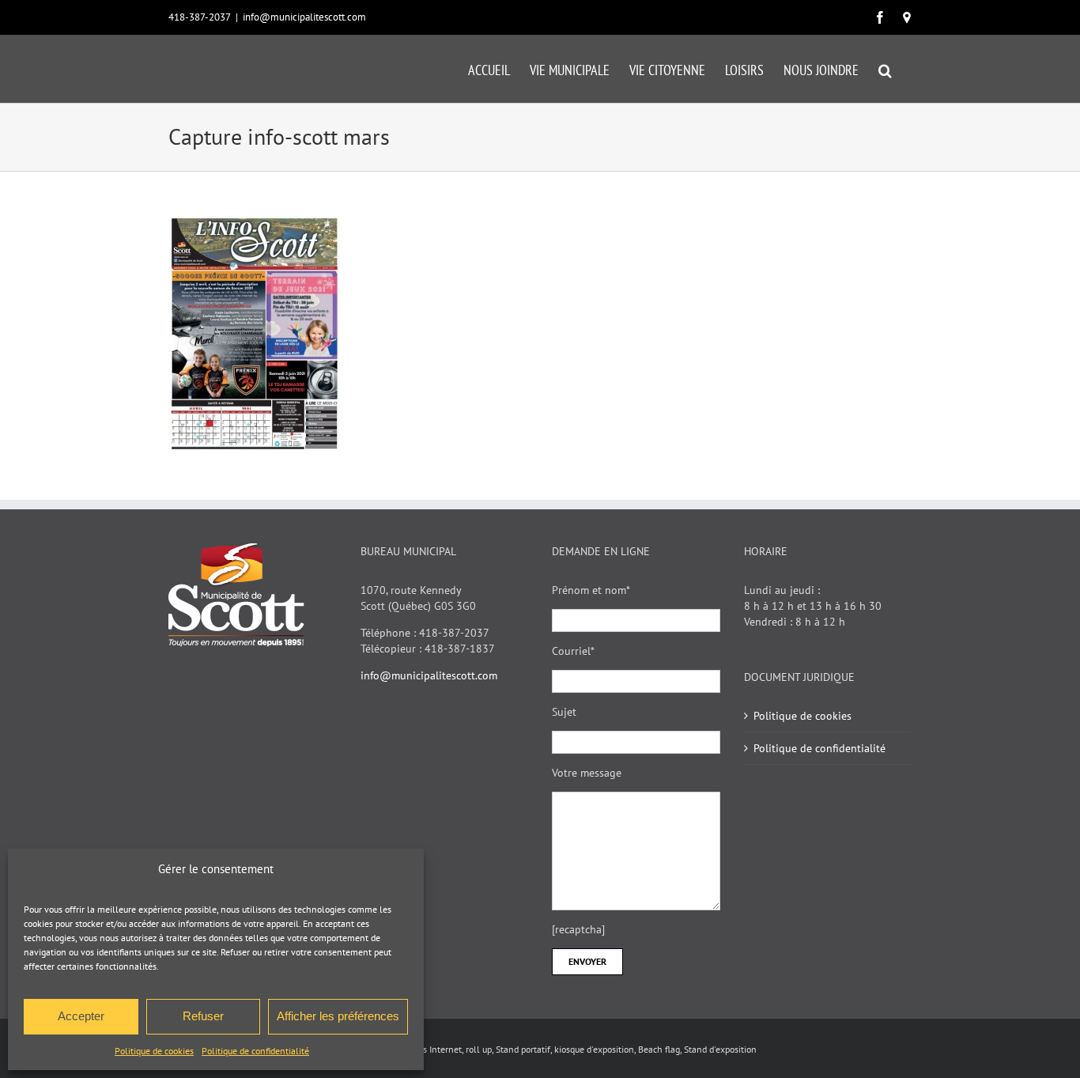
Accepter (81, 1016)
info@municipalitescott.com (304, 17)
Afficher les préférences (338, 1016)
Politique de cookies (154, 1051)
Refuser (203, 1016)
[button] (885, 69)
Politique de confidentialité (255, 1051)
